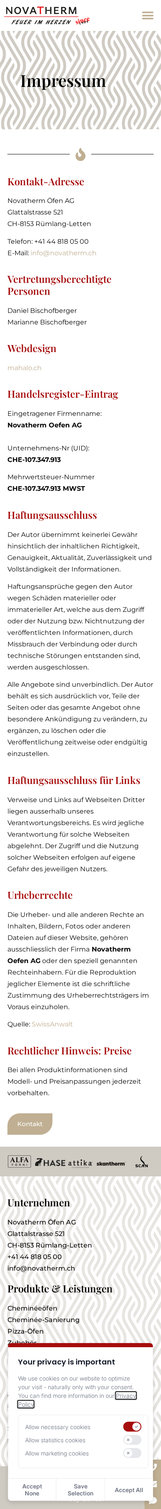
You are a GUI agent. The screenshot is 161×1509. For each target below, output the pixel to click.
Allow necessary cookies (57, 1426)
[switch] (132, 1427)
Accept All (129, 1489)
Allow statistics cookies (55, 1440)
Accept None (32, 1490)
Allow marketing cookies (57, 1453)
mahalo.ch (24, 368)
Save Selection (80, 1490)
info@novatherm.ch (64, 253)
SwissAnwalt (52, 1024)
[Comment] (152, 1501)
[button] (147, 15)
